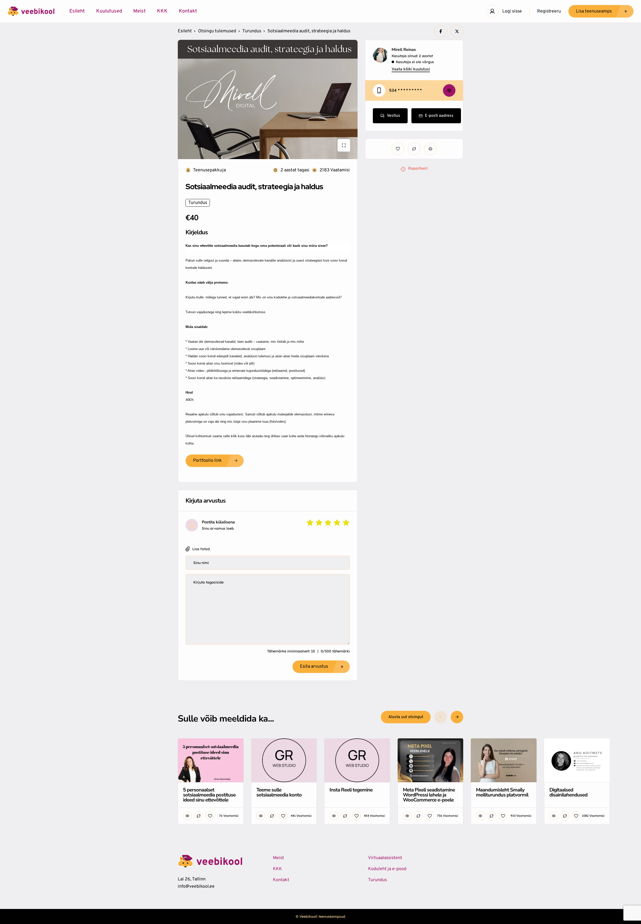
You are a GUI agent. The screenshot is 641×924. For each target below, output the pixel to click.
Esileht (77, 11)
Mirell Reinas (404, 50)
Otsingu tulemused (217, 31)
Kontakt (188, 11)
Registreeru (549, 11)
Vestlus (393, 115)
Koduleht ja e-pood (387, 869)
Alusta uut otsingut (405, 717)
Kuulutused (109, 11)
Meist (139, 11)
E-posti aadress (439, 115)
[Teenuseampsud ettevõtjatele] (31, 11)
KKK (162, 11)
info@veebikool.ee (196, 886)
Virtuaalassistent (385, 858)
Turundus (251, 31)
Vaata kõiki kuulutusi (411, 69)
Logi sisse (512, 11)
